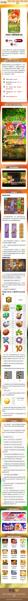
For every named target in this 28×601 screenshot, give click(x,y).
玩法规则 (21, 1)
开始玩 (17, 3)
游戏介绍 (9, 1)
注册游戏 (10, 40)
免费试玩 (19, 40)
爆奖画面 (13, 1)
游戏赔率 (17, 1)
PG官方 (14, 44)
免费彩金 (25, 1)
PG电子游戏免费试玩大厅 (23, 579)
